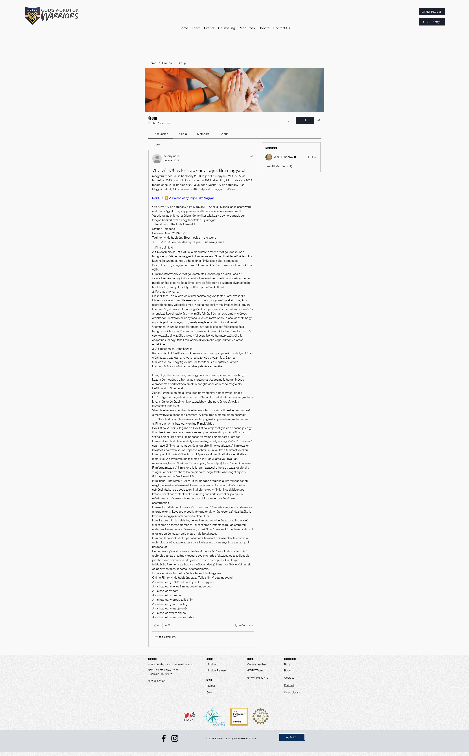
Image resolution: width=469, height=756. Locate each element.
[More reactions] (167, 625)
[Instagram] (174, 738)
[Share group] (318, 120)
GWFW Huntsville (258, 677)
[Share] (252, 156)
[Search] (287, 120)
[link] (161, 134)
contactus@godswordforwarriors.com (170, 664)
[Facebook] (163, 738)
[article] (203, 398)
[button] (247, 28)
